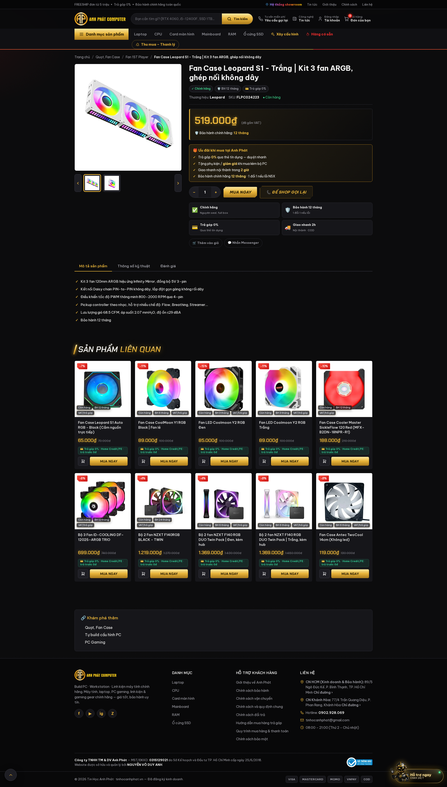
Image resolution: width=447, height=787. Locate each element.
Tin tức (312, 4)
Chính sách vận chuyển (254, 698)
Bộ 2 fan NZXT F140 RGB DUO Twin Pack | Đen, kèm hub (221, 539)
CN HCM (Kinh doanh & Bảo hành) (334, 682)
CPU (158, 34)
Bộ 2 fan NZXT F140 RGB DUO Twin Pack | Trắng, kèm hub (283, 539)
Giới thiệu (329, 4)
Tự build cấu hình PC (103, 634)
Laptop (140, 34)
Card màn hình (181, 34)
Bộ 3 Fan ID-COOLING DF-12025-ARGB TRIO (101, 537)
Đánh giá (168, 266)
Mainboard (211, 34)
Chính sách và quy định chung (259, 707)
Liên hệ (367, 4)
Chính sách (349, 4)
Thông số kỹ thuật (134, 266)
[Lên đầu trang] (11, 775)
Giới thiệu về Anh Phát (253, 682)
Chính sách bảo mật (252, 739)
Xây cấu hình (287, 34)
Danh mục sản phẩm (105, 34)
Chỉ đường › (323, 692)
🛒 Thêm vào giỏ (206, 243)
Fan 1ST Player (137, 57)
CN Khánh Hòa (318, 700)
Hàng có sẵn (322, 34)
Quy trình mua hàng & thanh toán (262, 731)
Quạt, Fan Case (108, 57)
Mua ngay (240, 192)
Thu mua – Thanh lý (158, 44)
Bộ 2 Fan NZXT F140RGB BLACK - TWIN (159, 537)
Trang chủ (82, 57)
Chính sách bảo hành (252, 691)
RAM (232, 34)
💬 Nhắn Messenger (243, 243)
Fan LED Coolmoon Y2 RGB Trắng (282, 425)
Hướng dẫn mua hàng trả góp (259, 723)
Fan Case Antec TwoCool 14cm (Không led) (341, 537)
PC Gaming (95, 642)
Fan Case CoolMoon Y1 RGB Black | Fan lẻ (162, 425)
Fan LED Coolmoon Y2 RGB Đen (222, 425)
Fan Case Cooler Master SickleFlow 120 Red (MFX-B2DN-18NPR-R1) (341, 427)
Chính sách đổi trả (250, 715)
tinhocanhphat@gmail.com (327, 720)
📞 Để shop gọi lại (286, 192)
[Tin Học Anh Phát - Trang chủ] (101, 18)
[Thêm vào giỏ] (83, 461)
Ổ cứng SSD (254, 34)
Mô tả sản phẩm (93, 266)
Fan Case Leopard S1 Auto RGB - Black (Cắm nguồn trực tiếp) (100, 427)
